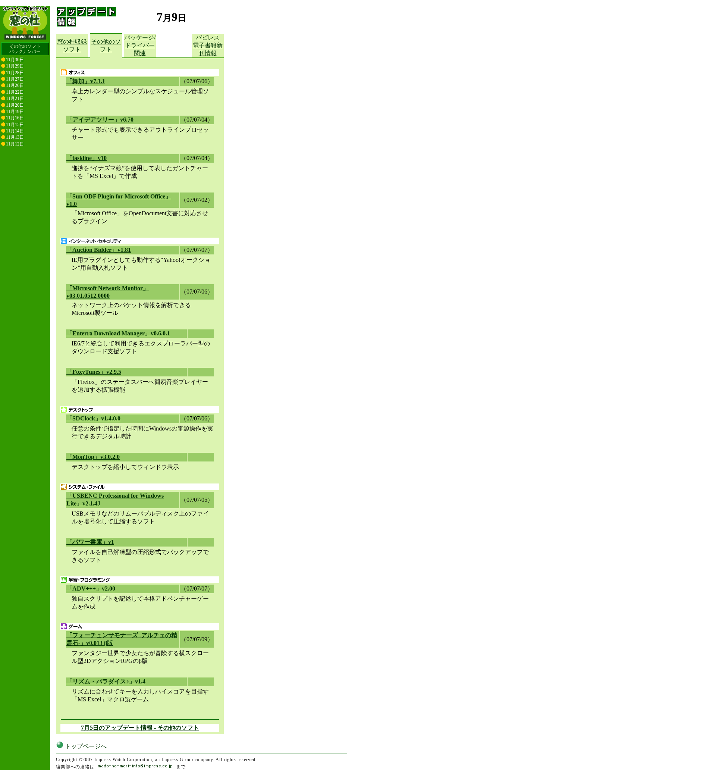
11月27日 (15, 79)
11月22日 (15, 92)
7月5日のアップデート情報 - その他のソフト (140, 727)
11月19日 (15, 111)
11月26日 (15, 85)
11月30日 (15, 59)
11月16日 (15, 117)
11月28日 (15, 72)
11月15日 (15, 124)
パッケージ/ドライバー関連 (140, 45)
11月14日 (15, 131)
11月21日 (15, 98)
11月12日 (15, 144)
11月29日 (15, 66)
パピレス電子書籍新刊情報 (208, 45)
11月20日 (15, 105)
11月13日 (15, 137)
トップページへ (85, 746)
